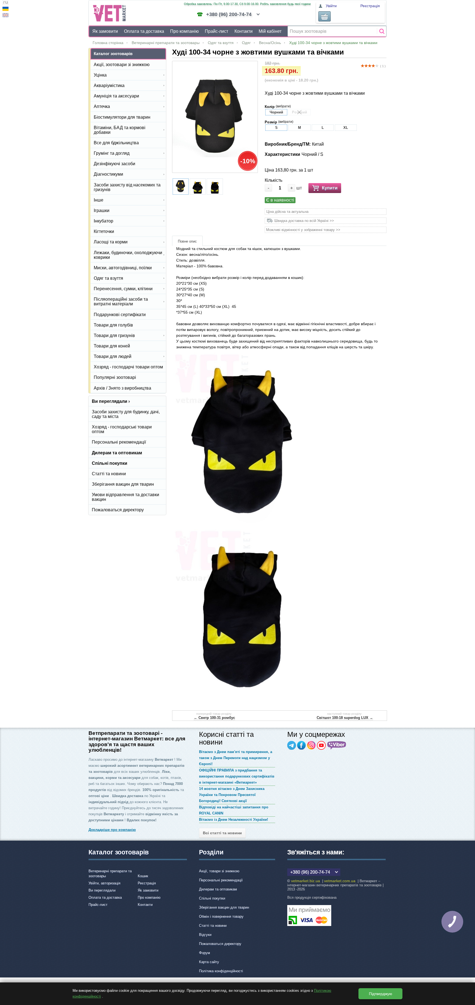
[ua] (5, 9)
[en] (5, 16)
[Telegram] (291, 745)
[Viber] (337, 745)
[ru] (5, 3)
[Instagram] (311, 745)
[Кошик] (324, 16)
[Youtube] (321, 745)
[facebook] (301, 745)
